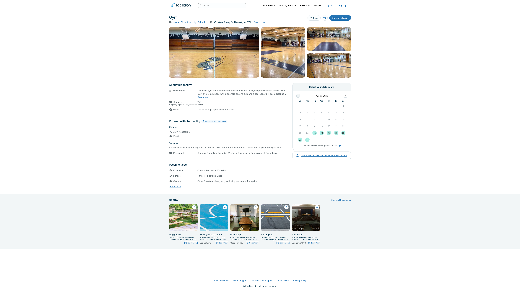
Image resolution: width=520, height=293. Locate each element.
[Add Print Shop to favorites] (255, 207)
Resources (305, 5)
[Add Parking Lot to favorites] (286, 207)
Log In (329, 5)
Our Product (269, 5)
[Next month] (345, 96)
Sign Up (343, 5)
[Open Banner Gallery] (214, 52)
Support (318, 5)
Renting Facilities (287, 5)
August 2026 (322, 96)
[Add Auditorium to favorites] (317, 207)
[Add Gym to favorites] (325, 18)
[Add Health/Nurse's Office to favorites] (225, 207)
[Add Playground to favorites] (194, 207)
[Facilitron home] (181, 8)
